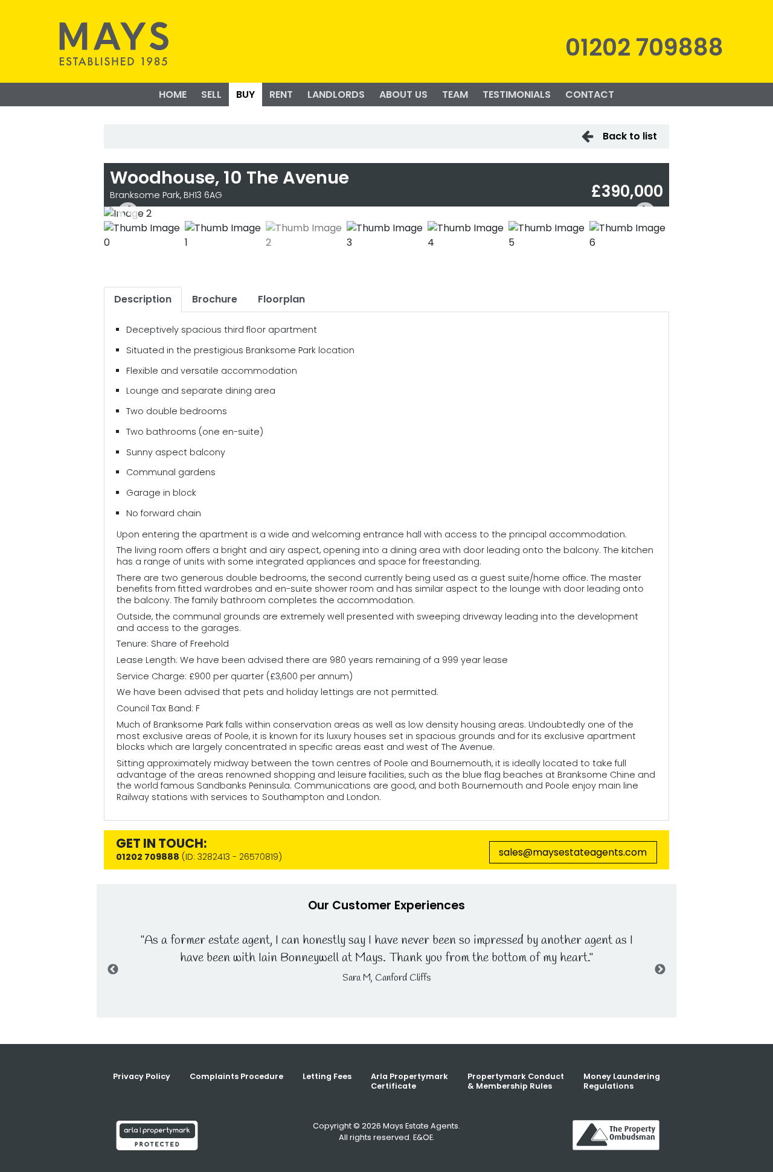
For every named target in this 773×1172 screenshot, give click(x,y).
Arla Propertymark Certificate (409, 1081)
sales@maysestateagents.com (573, 852)
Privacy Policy (141, 1076)
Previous (128, 213)
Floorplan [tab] (281, 299)
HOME (173, 94)
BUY (245, 94)
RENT (281, 94)
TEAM (455, 94)
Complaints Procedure (236, 1076)
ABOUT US (403, 94)
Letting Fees (327, 1076)
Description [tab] (143, 299)
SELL (211, 94)
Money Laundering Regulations (621, 1081)
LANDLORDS (336, 94)
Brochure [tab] (214, 299)
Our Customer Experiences (386, 905)
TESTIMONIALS (517, 94)
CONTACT (589, 94)
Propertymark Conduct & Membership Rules (515, 1081)
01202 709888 (644, 47)
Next (645, 213)
